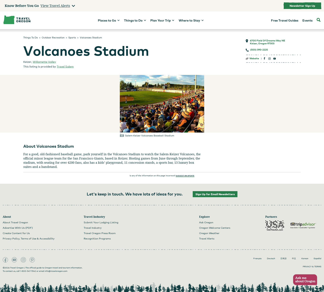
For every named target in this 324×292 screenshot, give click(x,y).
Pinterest (32, 260)
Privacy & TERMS (312, 266)
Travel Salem (65, 66)
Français (257, 258)
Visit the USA (274, 225)
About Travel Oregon (15, 222)
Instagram (23, 260)
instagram (269, 58)
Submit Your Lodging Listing (101, 222)
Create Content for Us (16, 233)
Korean (304, 258)
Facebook (5, 260)
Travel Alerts (206, 238)
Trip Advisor (303, 225)
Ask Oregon (206, 222)
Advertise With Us (18, 227)
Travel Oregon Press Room (100, 233)
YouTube (14, 260)
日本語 (283, 258)
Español (317, 258)
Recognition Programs (97, 238)
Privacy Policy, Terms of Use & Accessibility (29, 238)
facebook (264, 58)
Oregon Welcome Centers (214, 227)
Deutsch (271, 258)
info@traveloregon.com (56, 271)
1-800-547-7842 (28, 271)
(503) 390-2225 (259, 49)
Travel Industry (93, 227)
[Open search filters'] (319, 20)
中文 (294, 258)
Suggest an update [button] (185, 176)
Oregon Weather (209, 233)
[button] (305, 279)
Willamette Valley (44, 61)
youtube (275, 58)
